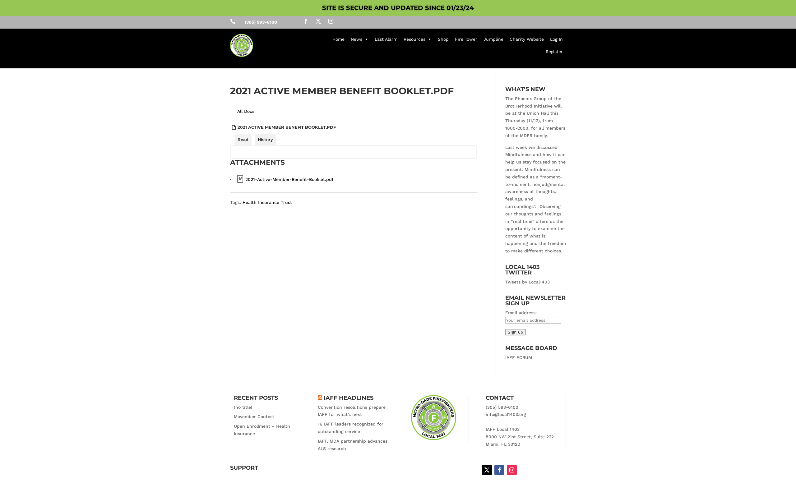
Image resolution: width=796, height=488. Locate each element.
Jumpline (493, 39)
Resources (414, 39)
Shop (443, 39)
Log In (556, 39)
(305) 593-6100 (502, 407)
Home (338, 39)
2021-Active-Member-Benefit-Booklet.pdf (289, 179)
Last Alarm (386, 39)
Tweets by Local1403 (527, 281)
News (356, 39)
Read (243, 139)
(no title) (243, 407)
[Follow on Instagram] (331, 21)
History (265, 139)
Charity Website (527, 39)
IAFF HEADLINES (348, 397)
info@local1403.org (506, 414)
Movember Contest (254, 416)
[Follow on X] (318, 21)
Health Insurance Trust (267, 202)
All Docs (245, 111)
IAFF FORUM (518, 357)
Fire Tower (466, 39)
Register (554, 51)
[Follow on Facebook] (306, 21)
